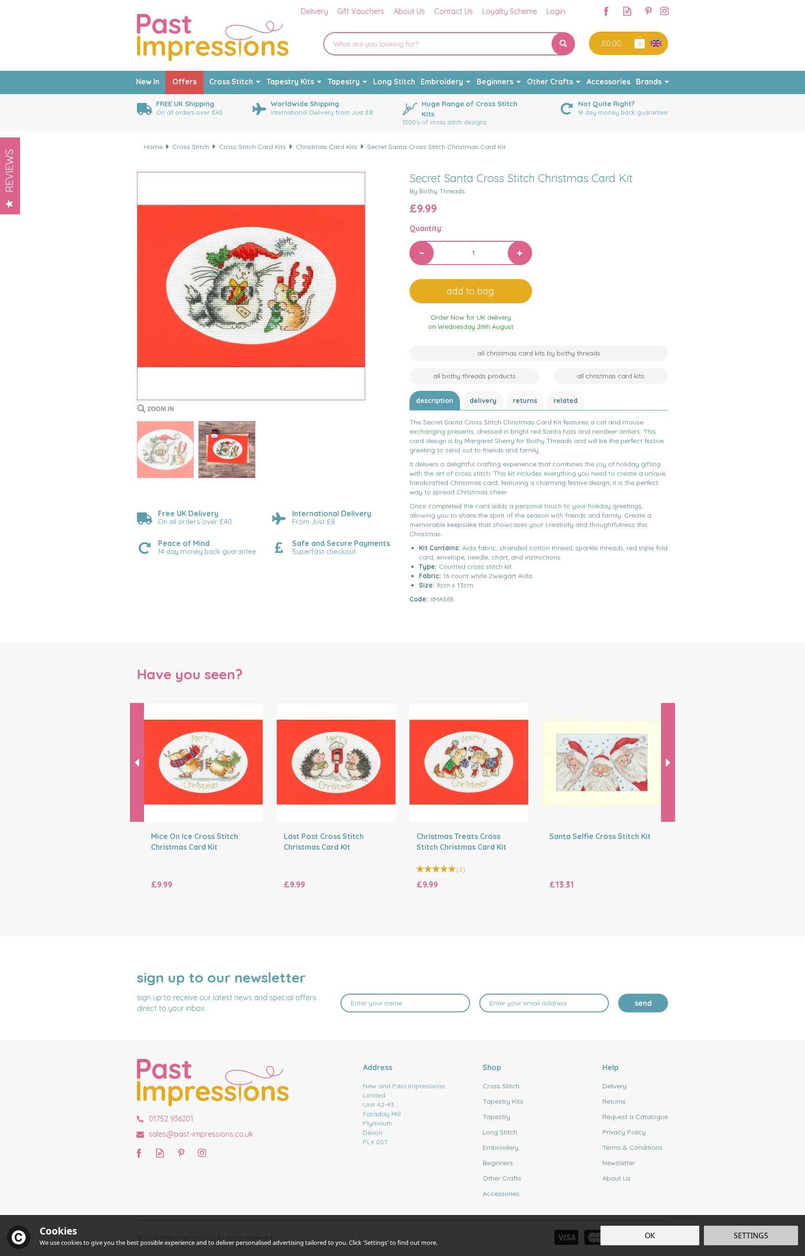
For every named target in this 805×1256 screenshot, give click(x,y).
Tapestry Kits (503, 1101)
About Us (616, 1178)
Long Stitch (500, 1132)
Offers (184, 81)
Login (555, 11)
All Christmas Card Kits (610, 376)
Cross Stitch (501, 1086)
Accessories (501, 1193)
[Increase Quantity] (520, 253)
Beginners (498, 1163)
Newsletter (618, 1163)
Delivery (483, 400)
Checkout (610, 43)
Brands (649, 81)
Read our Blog (627, 11)
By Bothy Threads (437, 191)
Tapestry (496, 1117)
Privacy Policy (624, 1132)
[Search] (563, 43)
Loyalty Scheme (509, 11)
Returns (525, 400)
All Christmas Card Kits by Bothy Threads (539, 353)
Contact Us (453, 11)
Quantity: (426, 228)
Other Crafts (502, 1178)
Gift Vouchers (360, 11)
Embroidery (500, 1147)
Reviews (9, 170)
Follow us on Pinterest (648, 11)
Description (434, 400)
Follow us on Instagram (664, 11)
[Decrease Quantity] (421, 253)
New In (147, 81)
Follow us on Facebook (606, 11)
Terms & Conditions (632, 1147)
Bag (639, 42)
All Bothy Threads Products (474, 376)
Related (565, 400)
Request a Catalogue (635, 1117)
